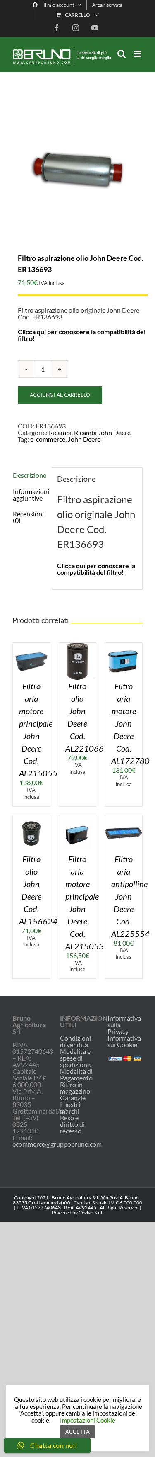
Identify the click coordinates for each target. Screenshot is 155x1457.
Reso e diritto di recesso (72, 1124)
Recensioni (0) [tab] (28, 517)
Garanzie (73, 1098)
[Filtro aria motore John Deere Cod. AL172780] (123, 646)
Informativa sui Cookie (124, 1041)
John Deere (84, 439)
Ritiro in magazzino (75, 1088)
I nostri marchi (70, 1107)
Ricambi (60, 432)
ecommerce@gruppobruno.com (57, 1144)
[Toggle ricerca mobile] (121, 53)
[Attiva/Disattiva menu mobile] (138, 53)
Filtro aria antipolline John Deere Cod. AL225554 (130, 896)
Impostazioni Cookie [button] (87, 1420)
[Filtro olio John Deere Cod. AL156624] (31, 818)
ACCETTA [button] (77, 1431)
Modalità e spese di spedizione (75, 1058)
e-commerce (47, 439)
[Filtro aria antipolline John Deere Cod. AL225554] (123, 818)
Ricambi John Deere (102, 432)
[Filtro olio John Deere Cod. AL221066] (77, 646)
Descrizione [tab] (29, 475)
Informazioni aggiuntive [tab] (29, 494)
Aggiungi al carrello (60, 395)
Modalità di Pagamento (76, 1074)
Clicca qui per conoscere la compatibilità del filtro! (81, 335)
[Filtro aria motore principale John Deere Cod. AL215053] (77, 818)
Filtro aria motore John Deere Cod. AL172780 (130, 723)
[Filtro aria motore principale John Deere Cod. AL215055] (31, 646)
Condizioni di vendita (75, 1041)
